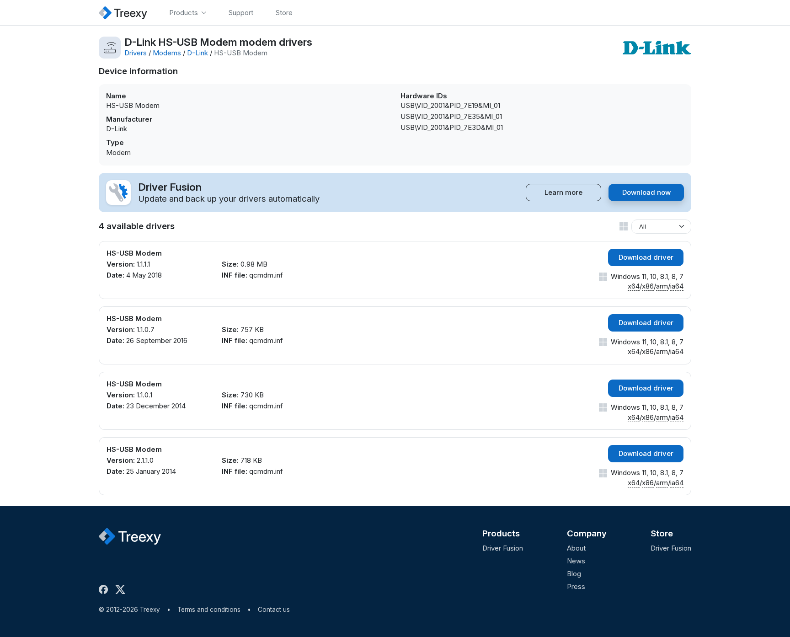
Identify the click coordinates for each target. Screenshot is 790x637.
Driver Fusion (502, 548)
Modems (167, 52)
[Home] (123, 12)
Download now (646, 192)
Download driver (646, 257)
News (576, 561)
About (576, 548)
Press (576, 586)
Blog (574, 573)
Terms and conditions (208, 609)
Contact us (274, 609)
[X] (122, 589)
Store (662, 533)
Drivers (135, 52)
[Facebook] (105, 589)
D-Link (197, 52)
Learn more (563, 192)
